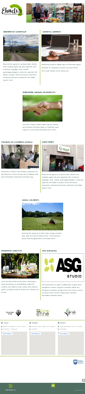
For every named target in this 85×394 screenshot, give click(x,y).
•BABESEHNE (39, 92)
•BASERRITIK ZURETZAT (11, 251)
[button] (28, 13)
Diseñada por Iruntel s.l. (79, 390)
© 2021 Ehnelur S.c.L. (10, 390)
